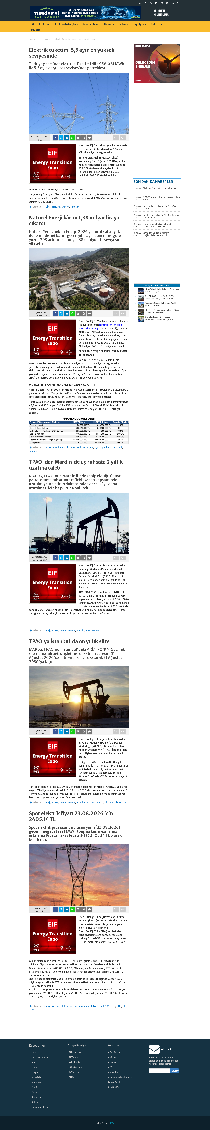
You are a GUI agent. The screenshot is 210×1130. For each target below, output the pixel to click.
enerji (47, 630)
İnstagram (76, 1067)
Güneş (34, 1067)
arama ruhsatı (93, 630)
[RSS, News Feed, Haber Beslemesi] (173, 3)
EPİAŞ (106, 1006)
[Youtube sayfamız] (167, 3)
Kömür (108, 24)
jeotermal (75, 447)
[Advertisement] (157, 130)
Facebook (76, 1052)
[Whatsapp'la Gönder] (72, 137)
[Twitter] (61, 137)
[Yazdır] (83, 137)
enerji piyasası (51, 1006)
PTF (113, 1006)
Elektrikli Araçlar (65, 24)
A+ (116, 137)
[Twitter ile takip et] (150, 3)
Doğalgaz (139, 24)
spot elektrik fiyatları (90, 1006)
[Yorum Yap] (89, 137)
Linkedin (75, 1062)
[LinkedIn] (66, 137)
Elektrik (44, 24)
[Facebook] (55, 137)
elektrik (56, 206)
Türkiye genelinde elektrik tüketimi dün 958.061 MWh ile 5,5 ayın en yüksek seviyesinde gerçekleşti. (76, 66)
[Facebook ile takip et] (145, 3)
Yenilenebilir (90, 24)
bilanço (33, 451)
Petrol (122, 24)
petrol (55, 630)
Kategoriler (37, 1045)
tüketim (74, 206)
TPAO (62, 630)
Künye (113, 1057)
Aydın (97, 447)
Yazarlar (114, 1072)
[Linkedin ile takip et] (156, 3)
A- (123, 137)
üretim (65, 206)
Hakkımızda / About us (121, 1077)
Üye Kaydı (115, 1082)
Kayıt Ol (175, 1071)
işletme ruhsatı (95, 802)
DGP (31, 1009)
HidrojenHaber (151, 285)
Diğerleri (36, 29)
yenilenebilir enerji (112, 447)
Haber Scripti (102, 1123)
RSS (73, 1077)
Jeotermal (36, 1082)
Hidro (34, 1062)
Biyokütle (36, 1077)
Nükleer (155, 24)
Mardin (80, 630)
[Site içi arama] (139, 3)
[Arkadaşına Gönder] (78, 137)
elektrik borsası (69, 1006)
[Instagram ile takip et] (161, 3)
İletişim (113, 1062)
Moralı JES (87, 447)
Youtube (75, 1072)
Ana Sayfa (115, 1052)
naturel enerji (51, 447)
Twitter (75, 1057)
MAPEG (71, 630)
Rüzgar (35, 1072)
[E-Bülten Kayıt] (178, 3)
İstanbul (80, 802)
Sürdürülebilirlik (39, 1107)
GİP (124, 1006)
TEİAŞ (47, 206)
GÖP (118, 1006)
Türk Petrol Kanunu (115, 802)
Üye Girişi (115, 1087)
